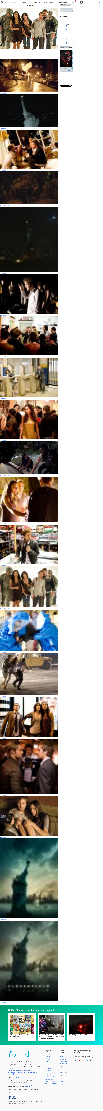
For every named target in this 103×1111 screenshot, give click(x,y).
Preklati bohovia (64, 1061)
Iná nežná (62, 1070)
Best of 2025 (48, 1069)
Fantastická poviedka (65, 1058)
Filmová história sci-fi (51, 1083)
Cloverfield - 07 (4, 93)
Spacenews (48, 1056)
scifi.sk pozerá (49, 1079)
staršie (70, 70)
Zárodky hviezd (63, 1072)
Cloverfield (66, 34)
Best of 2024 (48, 1070)
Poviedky (47, 1060)
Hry (60, 1087)
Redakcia (27, 1086)
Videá (46, 1061)
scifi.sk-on (52, 2)
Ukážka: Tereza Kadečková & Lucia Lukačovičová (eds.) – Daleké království (51, 1036)
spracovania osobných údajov (16, 1072)
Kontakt (17, 1077)
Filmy (61, 1079)
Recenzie (47, 1058)
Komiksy (61, 1085)
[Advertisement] (66, 110)
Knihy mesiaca (49, 1074)
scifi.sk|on (62, 1056)
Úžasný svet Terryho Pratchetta (19, 1035)
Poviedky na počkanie (65, 1059)
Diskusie (73, 2)
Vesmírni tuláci (63, 1063)
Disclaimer (29, 51)
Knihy (61, 1083)
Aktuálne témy (34, 2)
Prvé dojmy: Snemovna (79, 1034)
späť (66, 8)
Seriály (61, 1081)
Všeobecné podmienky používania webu (19, 1070)
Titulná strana (48, 1054)
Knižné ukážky (49, 1072)
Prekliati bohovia (49, 1081)
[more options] (72, 16)
